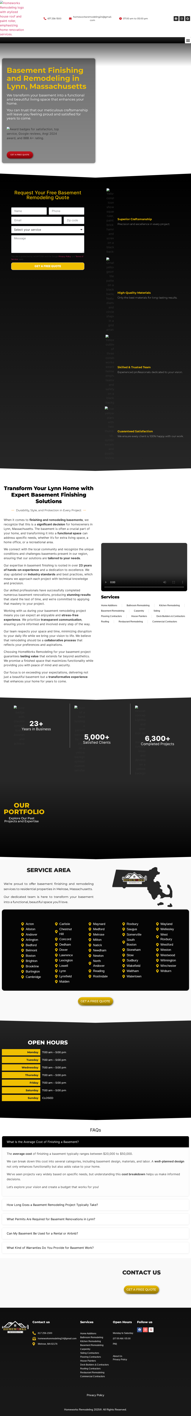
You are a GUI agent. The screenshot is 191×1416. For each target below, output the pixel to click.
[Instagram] (181, 18)
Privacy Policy (65, 256)
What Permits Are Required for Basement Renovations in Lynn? (51, 1219)
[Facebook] (176, 18)
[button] (188, 40)
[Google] (187, 18)
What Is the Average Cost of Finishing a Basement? (43, 1142)
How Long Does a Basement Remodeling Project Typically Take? (52, 1205)
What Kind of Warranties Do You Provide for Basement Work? (50, 1248)
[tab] (95, 1141)
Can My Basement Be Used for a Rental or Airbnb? (42, 1233)
